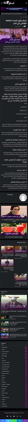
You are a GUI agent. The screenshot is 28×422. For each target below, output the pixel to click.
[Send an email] (23, 26)
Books (3, 395)
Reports (3, 377)
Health (24, 17)
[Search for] (26, 3)
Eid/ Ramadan (4, 386)
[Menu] (1, 3)
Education (4, 382)
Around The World (5, 367)
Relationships (4, 347)
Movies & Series (5, 373)
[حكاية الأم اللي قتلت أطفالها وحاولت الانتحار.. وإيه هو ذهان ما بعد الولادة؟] (21, 249)
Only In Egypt (4, 356)
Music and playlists (5, 362)
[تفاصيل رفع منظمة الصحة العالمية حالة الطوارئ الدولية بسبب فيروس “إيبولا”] (21, 277)
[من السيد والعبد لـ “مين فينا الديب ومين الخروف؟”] (14, 302)
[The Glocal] (8, 3)
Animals (3, 399)
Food (3, 380)
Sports (3, 391)
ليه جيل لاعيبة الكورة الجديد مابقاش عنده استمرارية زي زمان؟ (18, 322)
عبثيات (3, 401)
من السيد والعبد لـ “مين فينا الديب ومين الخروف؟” (14, 311)
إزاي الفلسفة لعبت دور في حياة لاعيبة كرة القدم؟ (12, 13)
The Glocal (10, 194)
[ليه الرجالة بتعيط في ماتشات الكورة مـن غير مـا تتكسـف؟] (7, 249)
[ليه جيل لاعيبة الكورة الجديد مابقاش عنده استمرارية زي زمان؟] (5, 324)
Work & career (5, 393)
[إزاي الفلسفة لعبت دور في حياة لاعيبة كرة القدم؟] (5, 317)
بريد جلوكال (4, 404)
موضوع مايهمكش (5, 371)
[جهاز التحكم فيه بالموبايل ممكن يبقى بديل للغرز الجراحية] (7, 262)
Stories (3, 375)
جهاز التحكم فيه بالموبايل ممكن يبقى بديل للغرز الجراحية (8, 269)
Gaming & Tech (5, 369)
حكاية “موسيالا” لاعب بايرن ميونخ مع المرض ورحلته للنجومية (17, 328)
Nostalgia (4, 388)
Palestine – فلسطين (6, 384)
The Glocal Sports (5, 351)
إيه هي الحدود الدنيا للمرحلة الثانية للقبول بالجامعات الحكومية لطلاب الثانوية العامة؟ (18, 335)
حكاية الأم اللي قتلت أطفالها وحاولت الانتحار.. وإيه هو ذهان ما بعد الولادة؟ (21, 255)
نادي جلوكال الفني (5, 397)
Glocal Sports (4, 406)
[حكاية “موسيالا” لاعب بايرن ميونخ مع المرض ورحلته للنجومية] (5, 330)
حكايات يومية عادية (5, 364)
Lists (3, 358)
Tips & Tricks (4, 353)
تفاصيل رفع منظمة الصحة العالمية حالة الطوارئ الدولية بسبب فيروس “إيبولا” (21, 283)
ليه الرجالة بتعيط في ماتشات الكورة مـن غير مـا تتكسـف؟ (7, 254)
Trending (3, 360)
